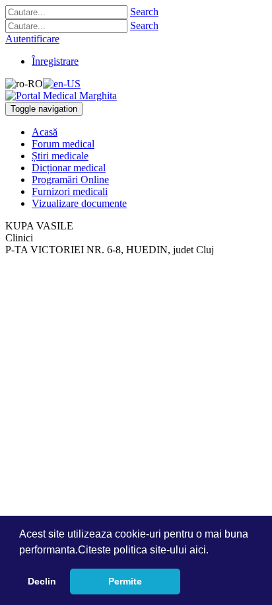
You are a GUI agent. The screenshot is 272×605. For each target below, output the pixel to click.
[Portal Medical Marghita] (61, 95)
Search (144, 11)
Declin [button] (42, 581)
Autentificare (32, 38)
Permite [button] (125, 581)
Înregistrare (55, 61)
